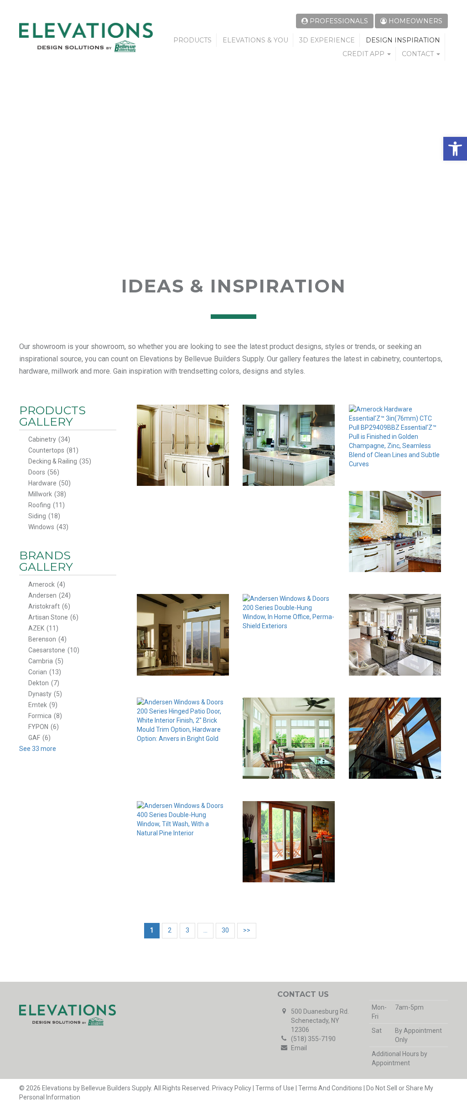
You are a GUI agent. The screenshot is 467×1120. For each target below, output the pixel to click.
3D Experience (327, 40)
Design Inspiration (403, 40)
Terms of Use (274, 1088)
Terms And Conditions (330, 1088)
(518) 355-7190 (313, 1038)
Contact (419, 54)
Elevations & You (255, 40)
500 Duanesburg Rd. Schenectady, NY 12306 (320, 1020)
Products (192, 40)
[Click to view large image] (183, 445)
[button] (455, 149)
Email (299, 1048)
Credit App (364, 54)
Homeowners (414, 21)
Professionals (338, 21)
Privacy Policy (231, 1088)
